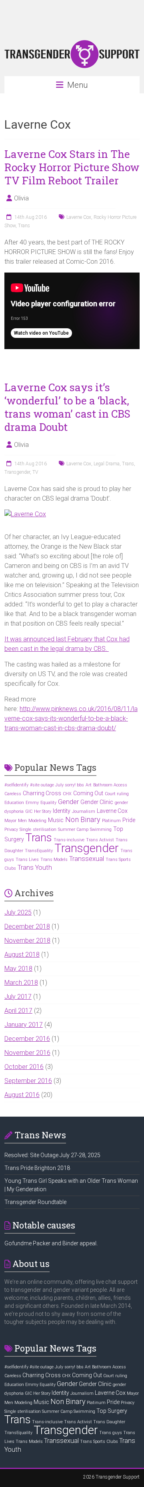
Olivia (21, 198)
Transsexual (86, 859)
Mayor (10, 820)
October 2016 (24, 1067)
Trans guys (110, 1432)
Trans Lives (27, 859)
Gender (68, 802)
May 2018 (18, 968)
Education (14, 802)
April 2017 (18, 1010)
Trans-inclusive (69, 839)
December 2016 (27, 1039)
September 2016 (28, 1081)
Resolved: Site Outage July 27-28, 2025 (52, 1155)
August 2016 (22, 1095)
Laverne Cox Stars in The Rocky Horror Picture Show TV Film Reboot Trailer (72, 167)
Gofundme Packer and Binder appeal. (51, 1243)
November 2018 (27, 940)
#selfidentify (16, 785)
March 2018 (21, 982)
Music (56, 820)
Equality (48, 802)
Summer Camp (73, 829)
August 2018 (22, 954)
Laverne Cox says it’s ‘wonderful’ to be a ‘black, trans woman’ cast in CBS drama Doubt (67, 407)
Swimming (101, 829)
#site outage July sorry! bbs (57, 785)
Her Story (42, 811)
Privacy (11, 829)
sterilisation (44, 829)
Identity (61, 811)
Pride (128, 820)
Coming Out (88, 793)
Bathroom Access (110, 785)
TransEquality (39, 850)
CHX (67, 793)
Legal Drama (107, 464)
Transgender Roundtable (35, 1202)
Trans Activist (100, 839)
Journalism (83, 811)
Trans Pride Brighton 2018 (37, 1168)
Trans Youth (35, 867)
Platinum (111, 820)
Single (25, 829)
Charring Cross (42, 793)
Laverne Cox (78, 217)
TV (35, 472)
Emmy (32, 802)
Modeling (37, 820)
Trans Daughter (109, 1421)
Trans (24, 225)
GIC (28, 811)
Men (22, 820)
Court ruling (117, 793)
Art (89, 785)
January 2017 (23, 1024)
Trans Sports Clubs (99, 1441)
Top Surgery (111, 1411)
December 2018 (27, 926)
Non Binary (82, 819)
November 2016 (27, 1053)
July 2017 (18, 996)
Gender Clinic (96, 802)
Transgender (17, 472)
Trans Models (54, 859)
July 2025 (18, 912)
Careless (12, 793)
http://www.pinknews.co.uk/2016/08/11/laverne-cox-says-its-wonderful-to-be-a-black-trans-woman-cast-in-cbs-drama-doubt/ (71, 718)
